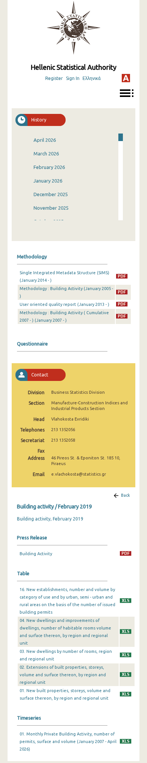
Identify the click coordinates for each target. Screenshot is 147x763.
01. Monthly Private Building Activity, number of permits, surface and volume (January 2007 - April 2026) (68, 741)
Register (54, 78)
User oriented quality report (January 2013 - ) (64, 304)
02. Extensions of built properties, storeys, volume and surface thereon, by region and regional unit (63, 675)
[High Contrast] (126, 78)
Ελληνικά (92, 78)
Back (125, 495)
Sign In (73, 78)
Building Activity (36, 553)
